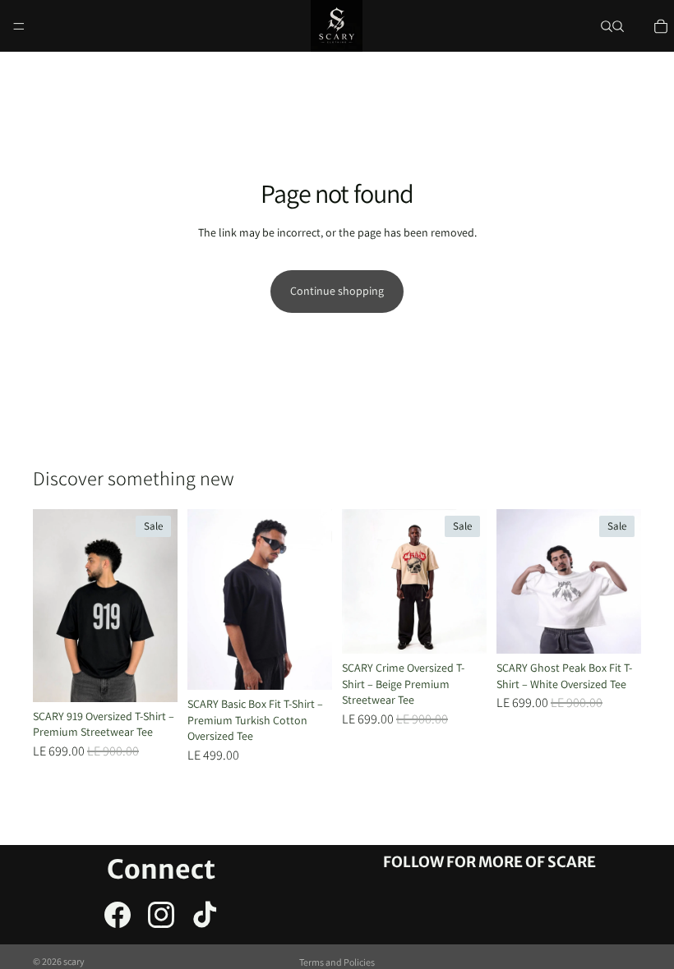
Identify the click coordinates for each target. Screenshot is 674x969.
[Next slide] (314, 599)
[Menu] (19, 26)
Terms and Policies (337, 962)
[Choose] (152, 676)
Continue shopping (337, 290)
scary (74, 961)
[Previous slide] (205, 599)
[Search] (607, 26)
